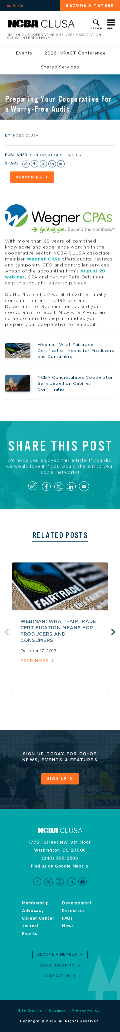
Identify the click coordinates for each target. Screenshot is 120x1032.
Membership (35, 903)
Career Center (38, 918)
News (68, 926)
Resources (73, 911)
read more (34, 661)
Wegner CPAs (43, 259)
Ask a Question (57, 965)
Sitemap (57, 1010)
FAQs (67, 918)
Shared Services (60, 67)
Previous (6, 632)
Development (77, 903)
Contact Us (57, 976)
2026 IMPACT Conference (75, 53)
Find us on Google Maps (57, 866)
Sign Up (57, 778)
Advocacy (33, 911)
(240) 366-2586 (60, 858)
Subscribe (29, 177)
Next (113, 632)
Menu (111, 28)
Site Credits (30, 1010)
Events (24, 53)
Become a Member (90, 5)
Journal (30, 926)
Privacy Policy (85, 1010)
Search (96, 28)
